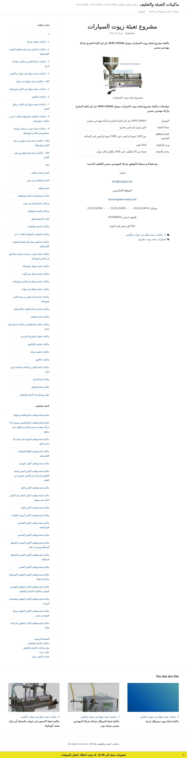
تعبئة (154, 239)
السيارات (162, 239)
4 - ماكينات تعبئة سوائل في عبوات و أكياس (146, 234)
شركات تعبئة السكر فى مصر (36, 203)
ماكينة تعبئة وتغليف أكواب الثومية (34, 463)
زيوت (148, 239)
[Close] (183, 755)
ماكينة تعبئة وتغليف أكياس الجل (35, 487)
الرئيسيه (141, 11)
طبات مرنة (44, 652)
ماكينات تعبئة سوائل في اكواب (35, 273)
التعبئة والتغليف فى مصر (38, 180)
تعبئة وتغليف (43, 188)
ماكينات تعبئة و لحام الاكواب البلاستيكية (31, 309)
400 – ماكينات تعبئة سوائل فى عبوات (32, 81)
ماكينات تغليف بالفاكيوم (38, 344)
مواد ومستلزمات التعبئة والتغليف (34, 394)
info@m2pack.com (122, 181)
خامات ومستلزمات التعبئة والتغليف (33, 195)
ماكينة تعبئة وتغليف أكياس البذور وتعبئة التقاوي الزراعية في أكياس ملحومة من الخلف (31, 475)
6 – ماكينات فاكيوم (40, 96)
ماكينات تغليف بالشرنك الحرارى (35, 336)
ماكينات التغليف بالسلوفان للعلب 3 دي (31, 234)
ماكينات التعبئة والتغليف (159, 4)
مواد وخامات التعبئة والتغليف (36, 647)
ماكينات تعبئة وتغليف (39, 316)
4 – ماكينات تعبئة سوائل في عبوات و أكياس (29, 73)
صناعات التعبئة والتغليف (38, 211)
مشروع (141, 239)
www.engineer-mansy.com (122, 199)
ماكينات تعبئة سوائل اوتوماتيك (35, 266)
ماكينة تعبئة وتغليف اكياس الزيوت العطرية (30, 515)
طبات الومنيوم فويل (40, 218)
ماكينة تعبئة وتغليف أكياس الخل (35, 507)
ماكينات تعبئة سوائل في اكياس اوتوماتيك (31, 281)
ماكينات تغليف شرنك (39, 351)
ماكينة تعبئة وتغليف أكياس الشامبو (33, 535)
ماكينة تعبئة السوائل (40, 387)
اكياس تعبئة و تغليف (40, 172)
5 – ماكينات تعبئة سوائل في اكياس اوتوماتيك (29, 89)
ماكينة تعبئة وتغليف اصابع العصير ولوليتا (31, 415)
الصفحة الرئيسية (41, 638)
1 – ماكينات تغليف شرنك (38, 41)
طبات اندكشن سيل (40, 656)
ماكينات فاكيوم (42, 359)
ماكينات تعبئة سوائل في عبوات (35, 289)
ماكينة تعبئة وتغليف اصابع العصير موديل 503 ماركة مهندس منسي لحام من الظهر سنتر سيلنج (29, 427)
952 (47, 165)
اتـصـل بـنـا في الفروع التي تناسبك (164, 11)
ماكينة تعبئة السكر (41, 379)
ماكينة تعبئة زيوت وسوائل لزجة (162, 721)
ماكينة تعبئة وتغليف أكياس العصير (34, 567)
